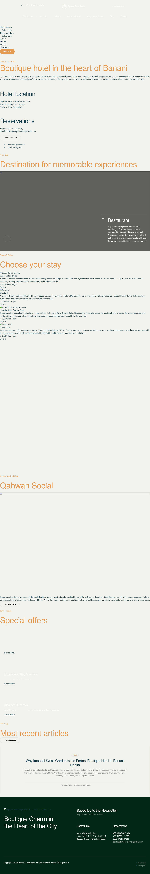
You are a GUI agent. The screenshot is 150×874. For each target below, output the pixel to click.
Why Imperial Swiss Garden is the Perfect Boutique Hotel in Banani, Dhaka (75, 762)
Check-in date (6, 27)
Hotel (75, 755)
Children (3, 47)
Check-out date (7, 33)
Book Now (7, 52)
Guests (3, 38)
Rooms (3, 41)
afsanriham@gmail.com (83, 785)
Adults (2, 44)
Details (3, 287)
